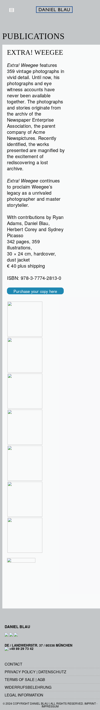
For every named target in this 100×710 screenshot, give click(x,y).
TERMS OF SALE (20, 679)
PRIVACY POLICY (20, 671)
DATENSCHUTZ (52, 671)
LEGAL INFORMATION (24, 695)
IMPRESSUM (50, 706)
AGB (41, 679)
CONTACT (13, 664)
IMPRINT (90, 703)
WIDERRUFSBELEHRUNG (28, 687)
